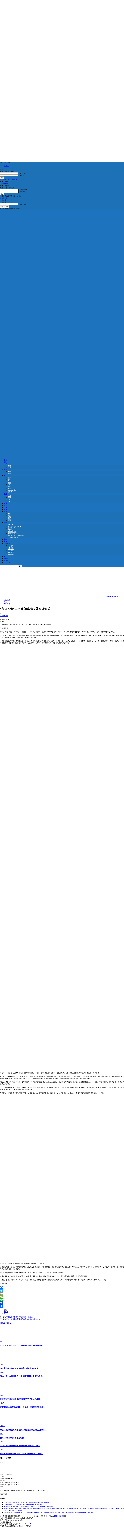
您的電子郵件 (22, 190)
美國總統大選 (12, 532)
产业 (9, 496)
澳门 (9, 473)
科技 (5, 503)
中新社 (6, 1312)
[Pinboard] (62, 1303)
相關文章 (2, 1323)
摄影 (9, 486)
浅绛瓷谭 (11, 492)
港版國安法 (11, 528)
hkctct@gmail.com (28, 1524)
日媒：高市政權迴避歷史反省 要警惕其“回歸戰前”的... (22, 1376)
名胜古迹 (11, 554)
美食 (9, 513)
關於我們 (7, 560)
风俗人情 (11, 552)
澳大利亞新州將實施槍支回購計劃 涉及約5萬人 (19, 1368)
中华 (9, 477)
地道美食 (11, 547)
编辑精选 (11, 549)
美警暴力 (11, 530)
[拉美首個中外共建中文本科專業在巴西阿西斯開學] (10, 1393)
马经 (9, 501)
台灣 (9, 468)
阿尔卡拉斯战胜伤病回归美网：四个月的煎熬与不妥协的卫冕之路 (26, 1502)
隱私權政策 (4, 184)
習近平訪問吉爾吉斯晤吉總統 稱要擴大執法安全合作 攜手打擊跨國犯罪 (28, 1506)
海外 (9, 479)
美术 (9, 481)
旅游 (9, 515)
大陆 (9, 466)
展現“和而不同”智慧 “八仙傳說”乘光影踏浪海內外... (22, 1345)
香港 (9, 471)
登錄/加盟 (6, 166)
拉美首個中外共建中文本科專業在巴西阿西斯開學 (20, 1399)
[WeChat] (62, 1296)
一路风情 (7, 543)
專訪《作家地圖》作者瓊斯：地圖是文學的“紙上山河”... (23, 1430)
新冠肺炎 (11, 524)
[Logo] (62, 332)
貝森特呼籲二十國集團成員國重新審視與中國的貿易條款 (23, 1504)
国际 (5, 462)
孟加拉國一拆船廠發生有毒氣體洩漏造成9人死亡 (20, 1446)
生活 (5, 511)
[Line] (62, 1299)
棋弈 (9, 488)
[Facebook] (62, 1287)
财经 (5, 494)
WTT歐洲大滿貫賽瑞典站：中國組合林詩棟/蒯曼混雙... (22, 1407)
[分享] (62, 1306)
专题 (5, 522)
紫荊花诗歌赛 (12, 490)
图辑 (5, 539)
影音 (5, 541)
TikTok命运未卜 (13, 537)
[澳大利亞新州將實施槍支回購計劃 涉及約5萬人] (10, 1362)
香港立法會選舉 (13, 533)
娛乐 (5, 509)
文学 (9, 483)
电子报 (6, 556)
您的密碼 (21, 175)
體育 (5, 507)
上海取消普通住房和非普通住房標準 (20, 1317)
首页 (5, 460)
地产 (9, 499)
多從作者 (8, 1323)
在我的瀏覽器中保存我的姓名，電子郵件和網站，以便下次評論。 (24, 1490)
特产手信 (11, 551)
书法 (9, 484)
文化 (5, 475)
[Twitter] (62, 1290)
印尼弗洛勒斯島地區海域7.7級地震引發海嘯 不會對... (21, 1454)
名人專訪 (11, 545)
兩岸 (5, 464)
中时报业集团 (58, 1516)
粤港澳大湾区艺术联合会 (16, 535)
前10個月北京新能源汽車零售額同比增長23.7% (24, 1319)
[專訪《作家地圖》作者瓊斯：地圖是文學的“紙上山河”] (10, 1424)
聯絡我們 (7, 558)
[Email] (62, 1293)
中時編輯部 (4, 616)
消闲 (9, 520)
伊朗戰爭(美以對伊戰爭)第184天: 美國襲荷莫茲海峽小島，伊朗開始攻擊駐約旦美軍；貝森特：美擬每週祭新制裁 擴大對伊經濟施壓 (49, 1512)
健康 (9, 517)
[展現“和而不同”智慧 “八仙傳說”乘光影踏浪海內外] (10, 1340)
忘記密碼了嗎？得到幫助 (8, 179)
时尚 (9, 519)
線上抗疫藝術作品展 (14, 526)
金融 (9, 497)
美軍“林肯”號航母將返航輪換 (12, 1438)
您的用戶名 (22, 173)
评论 (5, 505)
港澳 (5, 470)
